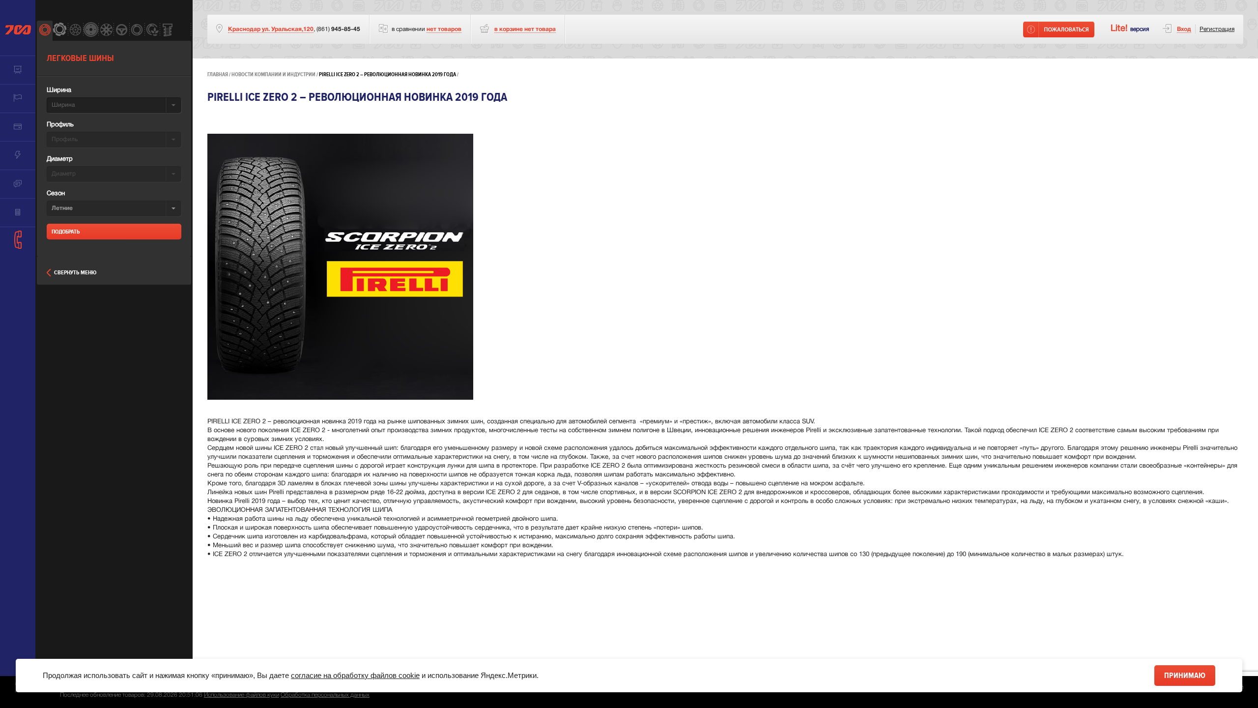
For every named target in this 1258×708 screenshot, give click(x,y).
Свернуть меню (75, 272)
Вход (1184, 29)
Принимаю (1184, 675)
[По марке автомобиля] (121, 31)
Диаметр (60, 159)
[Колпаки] (106, 31)
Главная (217, 74)
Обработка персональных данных (325, 695)
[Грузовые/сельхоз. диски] (90, 31)
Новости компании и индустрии (273, 74)
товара (525, 29)
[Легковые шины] (44, 31)
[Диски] (75, 31)
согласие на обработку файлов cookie (355, 675)
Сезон (56, 194)
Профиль (60, 125)
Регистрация (1217, 29)
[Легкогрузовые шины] (59, 31)
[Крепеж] (167, 31)
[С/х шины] (152, 31)
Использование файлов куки (241, 695)
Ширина (59, 90)
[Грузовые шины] (136, 31)
